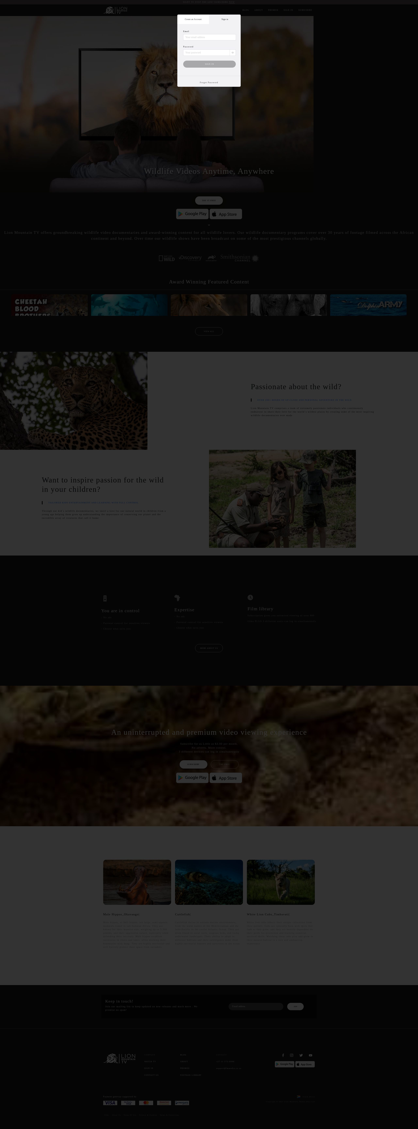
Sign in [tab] (225, 19)
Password (188, 47)
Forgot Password (209, 82)
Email (186, 31)
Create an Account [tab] (193, 19)
